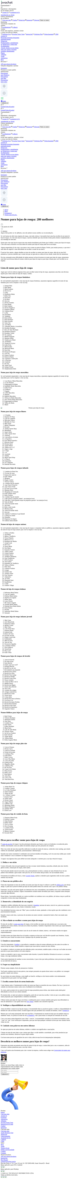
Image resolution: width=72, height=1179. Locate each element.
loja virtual (30, 1001)
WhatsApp (22, 20)
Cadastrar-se (5, 1074)
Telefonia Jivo (6, 34)
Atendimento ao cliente (7, 15)
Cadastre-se (5, 103)
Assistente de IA (15, 12)
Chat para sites (6, 20)
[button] (36, 5)
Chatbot (14, 20)
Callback (15, 27)
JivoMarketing (6, 27)
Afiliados (3, 54)
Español (11, 106)
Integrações (29, 34)
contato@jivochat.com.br (8, 1161)
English (3, 106)
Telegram (36, 20)
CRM (56, 34)
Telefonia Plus (38, 34)
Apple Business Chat (7, 1133)
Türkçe (7, 106)
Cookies (3, 1151)
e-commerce (30, 1015)
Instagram (29, 20)
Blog (2, 60)
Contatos (3, 1153)
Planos (3, 53)
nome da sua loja (7, 844)
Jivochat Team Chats (18, 34)
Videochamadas (48, 34)
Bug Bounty (4, 1160)
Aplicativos (4, 58)
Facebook (4, 1117)
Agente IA (5, 12)
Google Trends (30, 876)
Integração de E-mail (7, 1124)
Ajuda (2, 56)
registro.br (66, 1010)
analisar (17, 944)
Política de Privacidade (7, 1149)
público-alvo (60, 885)
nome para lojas (18, 924)
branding (36, 905)
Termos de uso (5, 1148)
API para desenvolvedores (8, 1156)
